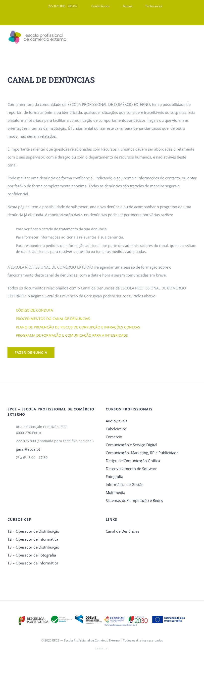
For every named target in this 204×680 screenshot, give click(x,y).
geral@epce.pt (28, 449)
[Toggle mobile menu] (195, 37)
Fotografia (114, 476)
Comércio (114, 436)
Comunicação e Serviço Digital (131, 444)
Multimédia (115, 492)
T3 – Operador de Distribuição (33, 547)
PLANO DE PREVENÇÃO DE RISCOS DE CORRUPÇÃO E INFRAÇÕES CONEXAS (78, 327)
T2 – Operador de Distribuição (33, 531)
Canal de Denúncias (122, 531)
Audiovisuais (116, 420)
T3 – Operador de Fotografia (31, 555)
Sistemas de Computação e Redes (134, 500)
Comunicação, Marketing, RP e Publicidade (142, 452)
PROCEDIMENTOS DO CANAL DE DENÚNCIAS (53, 318)
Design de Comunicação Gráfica (133, 460)
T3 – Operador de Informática (32, 562)
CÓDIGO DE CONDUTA (34, 310)
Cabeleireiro (116, 428)
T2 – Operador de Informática (32, 539)
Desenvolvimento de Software (131, 468)
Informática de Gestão (125, 484)
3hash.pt (102, 648)
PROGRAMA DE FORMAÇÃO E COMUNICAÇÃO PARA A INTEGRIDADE (72, 335)
